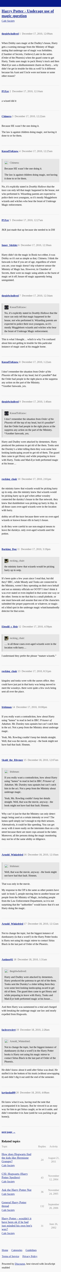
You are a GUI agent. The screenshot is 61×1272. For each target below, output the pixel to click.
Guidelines (31, 1250)
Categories (16, 1250)
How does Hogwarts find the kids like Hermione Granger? (16, 1158)
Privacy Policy (29, 1256)
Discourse (20, 1263)
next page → (8, 1132)
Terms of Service (10, 1256)
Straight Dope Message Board (17, 3)
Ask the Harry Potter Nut (16, 1189)
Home (5, 1250)
